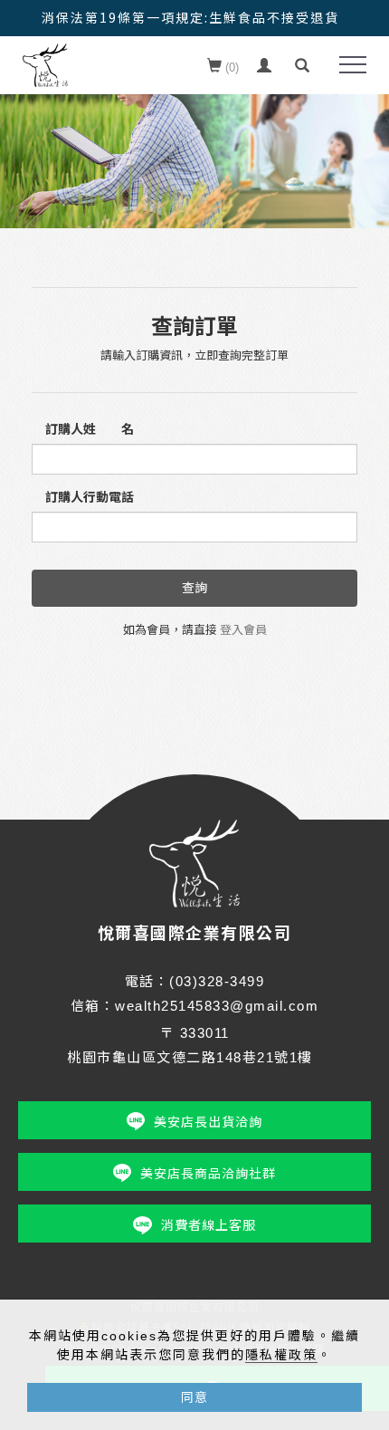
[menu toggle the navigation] (352, 64)
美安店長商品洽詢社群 (208, 1173)
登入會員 (243, 630)
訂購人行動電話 (89, 497)
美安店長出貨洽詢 (208, 1122)
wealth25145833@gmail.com (216, 1005)
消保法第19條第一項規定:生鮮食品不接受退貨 (190, 17)
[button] (302, 65)
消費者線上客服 (208, 1225)
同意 (194, 1397)
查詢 (194, 588)
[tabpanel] (194, 143)
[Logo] (45, 64)
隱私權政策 (281, 1355)
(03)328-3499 (216, 981)
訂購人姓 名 (89, 429)
